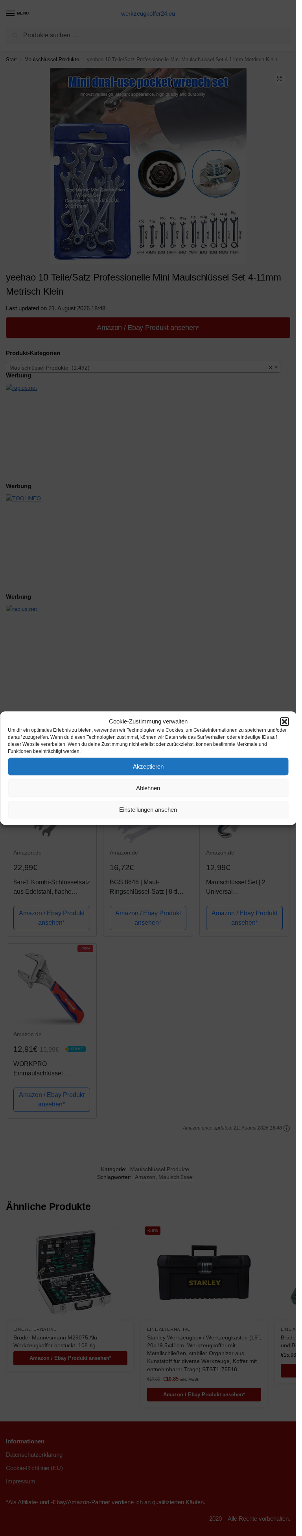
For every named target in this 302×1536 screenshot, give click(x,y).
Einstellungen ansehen (148, 809)
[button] (284, 721)
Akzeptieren (148, 766)
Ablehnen (148, 788)
